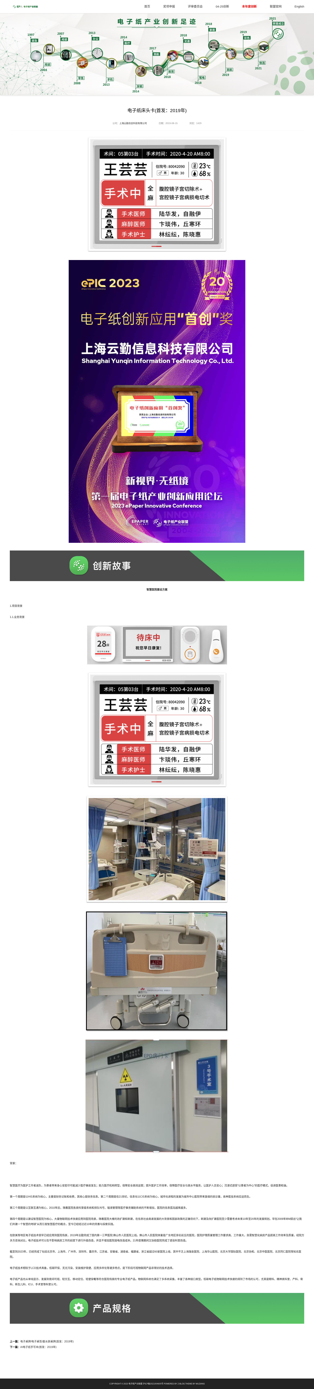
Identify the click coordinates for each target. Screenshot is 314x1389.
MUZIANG (200, 1384)
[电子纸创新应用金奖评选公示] (25, 6)
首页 (147, 6)
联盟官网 (276, 6)
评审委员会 (195, 6)
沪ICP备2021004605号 (153, 1384)
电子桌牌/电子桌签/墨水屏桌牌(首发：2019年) (47, 1341)
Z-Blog (181, 1384)
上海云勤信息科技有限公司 (133, 123)
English (299, 6)
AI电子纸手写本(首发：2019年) (38, 1347)
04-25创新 (222, 6)
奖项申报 (169, 6)
